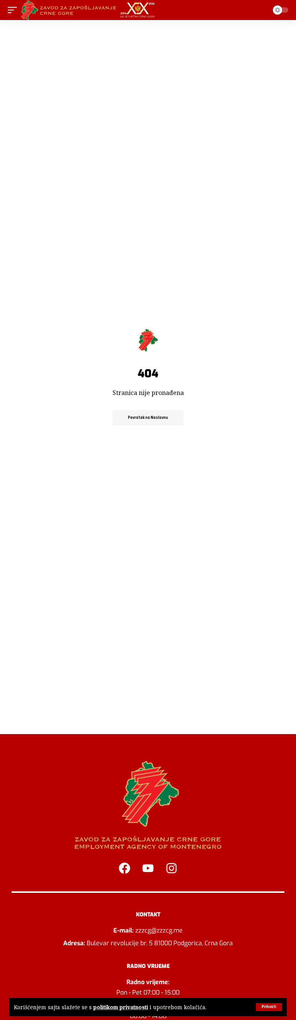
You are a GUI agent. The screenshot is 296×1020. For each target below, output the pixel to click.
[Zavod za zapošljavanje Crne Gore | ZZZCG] (89, 10)
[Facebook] (124, 868)
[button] (269, 1007)
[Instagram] (171, 868)
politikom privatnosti (120, 1007)
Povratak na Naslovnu (148, 417)
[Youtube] (148, 868)
